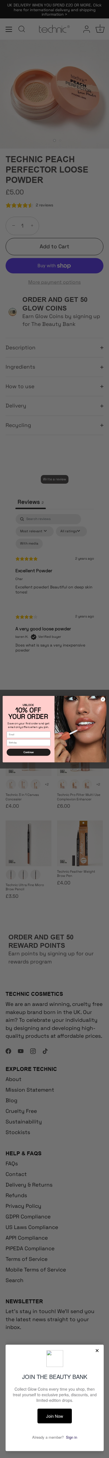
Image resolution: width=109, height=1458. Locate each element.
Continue (28, 752)
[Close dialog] (103, 699)
